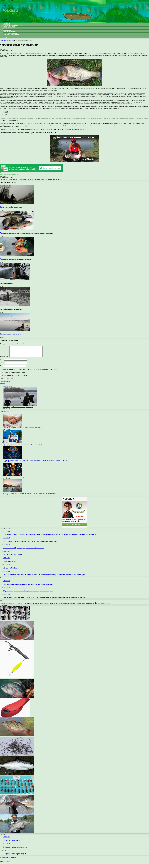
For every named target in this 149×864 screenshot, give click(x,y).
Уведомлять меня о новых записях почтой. (14, 375)
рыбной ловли (81, 603)
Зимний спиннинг (6, 283)
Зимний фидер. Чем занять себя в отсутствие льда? (18, 407)
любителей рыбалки (33, 53)
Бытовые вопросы (11, 34)
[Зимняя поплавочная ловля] (15, 330)
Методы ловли (9, 27)
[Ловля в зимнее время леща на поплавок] (17, 255)
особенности (37, 603)
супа (106, 603)
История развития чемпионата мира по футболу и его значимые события (24, 476)
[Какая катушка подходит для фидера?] (15, 620)
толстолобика (8, 174)
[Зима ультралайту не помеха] (17, 203)
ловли (20, 603)
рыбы (94, 603)
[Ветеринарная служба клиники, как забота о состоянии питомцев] (12, 426)
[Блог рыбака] (10, 16)
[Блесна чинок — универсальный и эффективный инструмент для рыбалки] (17, 678)
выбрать (12, 603)
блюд (1, 603)
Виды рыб (7, 30)
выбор (9, 603)
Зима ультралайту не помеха (11, 207)
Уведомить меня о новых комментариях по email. (16, 372)
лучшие (30, 603)
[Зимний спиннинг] (15, 280)
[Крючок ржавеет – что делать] (17, 755)
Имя (2, 359)
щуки (109, 603)
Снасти (6, 28)
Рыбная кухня (9, 31)
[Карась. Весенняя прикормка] (17, 697)
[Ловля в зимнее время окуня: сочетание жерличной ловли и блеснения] (17, 229)
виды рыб (14, 97)
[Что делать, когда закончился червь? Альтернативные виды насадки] (17, 736)
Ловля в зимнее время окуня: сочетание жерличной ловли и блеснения (26, 233)
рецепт (52, 603)
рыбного (73, 603)
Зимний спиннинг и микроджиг (12, 309)
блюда (4, 603)
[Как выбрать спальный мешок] (15, 716)
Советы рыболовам (11, 33)
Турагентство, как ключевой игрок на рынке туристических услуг (23, 444)
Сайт (1, 366)
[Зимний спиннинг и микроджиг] (15, 306)
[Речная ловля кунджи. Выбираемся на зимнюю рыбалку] (17, 813)
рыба (62, 603)
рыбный (88, 603)
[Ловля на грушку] (17, 794)
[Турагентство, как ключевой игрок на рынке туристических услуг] (12, 442)
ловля (1, 174)
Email (2, 362)
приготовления (45, 603)
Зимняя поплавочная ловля (10, 334)
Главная (2, 40)
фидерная (15, 174)
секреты (99, 603)
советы (102, 603)
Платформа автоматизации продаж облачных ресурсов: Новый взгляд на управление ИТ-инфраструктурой (35, 460)
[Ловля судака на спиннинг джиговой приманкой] (17, 832)
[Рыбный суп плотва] (17, 639)
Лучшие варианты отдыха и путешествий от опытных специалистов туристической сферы (30, 493)
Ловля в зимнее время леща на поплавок (15, 259)
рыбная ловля (67, 603)
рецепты (58, 603)
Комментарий (4, 356)
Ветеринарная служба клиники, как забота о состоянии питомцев (22, 427)
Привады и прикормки (12, 25)
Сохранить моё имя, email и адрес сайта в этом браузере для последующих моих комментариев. (30, 369)
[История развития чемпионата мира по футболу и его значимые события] (12, 475)
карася (16, 603)
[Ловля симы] (17, 774)
